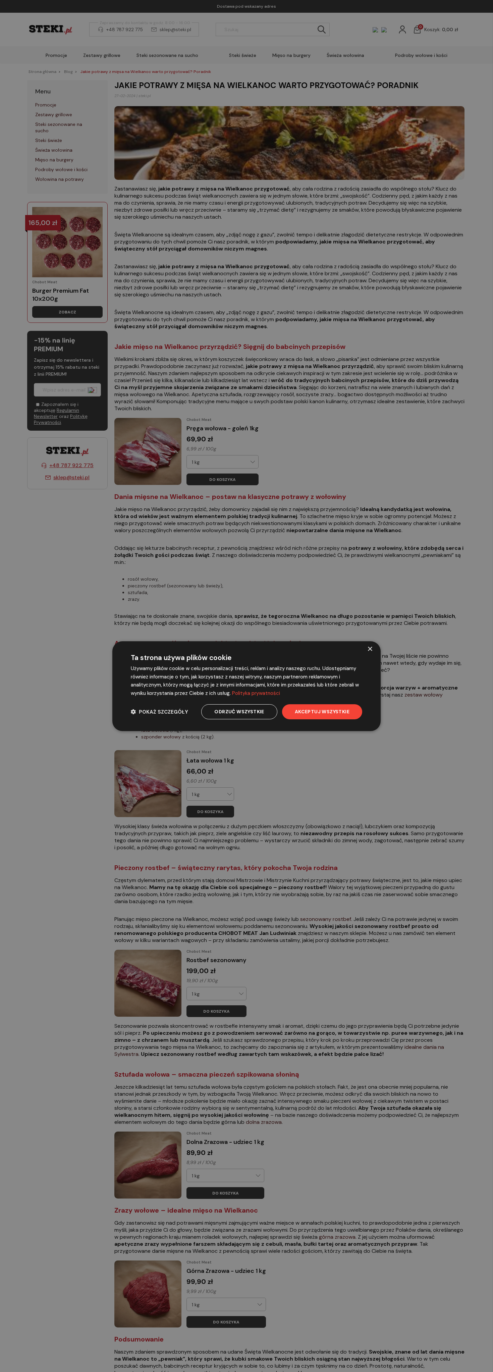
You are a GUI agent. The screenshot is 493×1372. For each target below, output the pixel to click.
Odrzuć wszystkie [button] (239, 712)
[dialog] (246, 686)
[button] (159, 712)
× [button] (369, 648)
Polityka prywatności (256, 693)
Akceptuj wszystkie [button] (322, 712)
